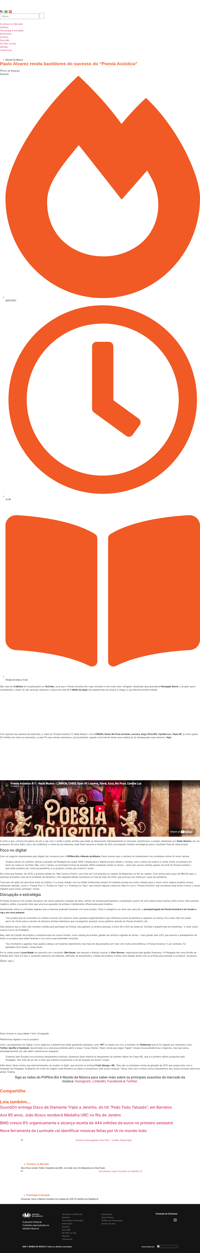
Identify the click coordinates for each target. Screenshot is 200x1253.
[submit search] (42, 16)
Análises (66, 1217)
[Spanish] (10, 11)
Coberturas (67, 1239)
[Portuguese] (6, 11)
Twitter (131, 1081)
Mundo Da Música (14, 60)
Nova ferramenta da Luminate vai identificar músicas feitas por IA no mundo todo (73, 1130)
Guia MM (66, 1230)
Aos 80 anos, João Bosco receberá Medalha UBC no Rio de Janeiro (60, 1115)
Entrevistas (67, 1224)
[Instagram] (175, 1220)
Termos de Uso (108, 1224)
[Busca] (19, 16)
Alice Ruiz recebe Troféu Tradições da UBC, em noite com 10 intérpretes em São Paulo (63, 1168)
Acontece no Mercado (37, 1164)
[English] (2, 11)
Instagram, (83, 1081)
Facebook (114, 1081)
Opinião (65, 1236)
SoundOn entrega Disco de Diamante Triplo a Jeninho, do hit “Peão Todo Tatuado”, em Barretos (86, 1107)
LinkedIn (99, 1081)
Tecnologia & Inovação (38, 1195)
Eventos (66, 1227)
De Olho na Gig (69, 1233)
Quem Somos (107, 1217)
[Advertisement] (100, 712)
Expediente (106, 1214)
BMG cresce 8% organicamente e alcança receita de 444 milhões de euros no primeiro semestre (86, 1123)
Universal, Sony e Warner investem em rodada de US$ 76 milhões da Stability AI (59, 1199)
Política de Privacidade (112, 1220)
